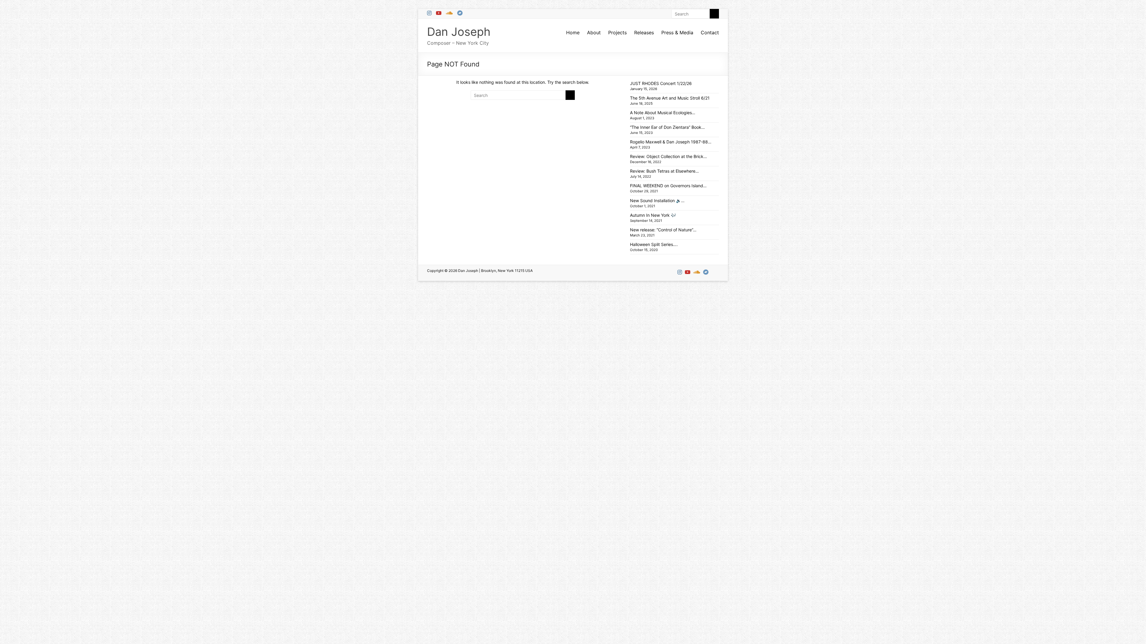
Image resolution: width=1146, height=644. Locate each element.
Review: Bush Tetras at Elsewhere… (664, 171)
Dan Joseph (458, 31)
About (594, 32)
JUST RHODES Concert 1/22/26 (661, 83)
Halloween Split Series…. (654, 244)
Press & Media (677, 32)
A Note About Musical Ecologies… (662, 112)
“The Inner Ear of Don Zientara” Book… (667, 127)
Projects (617, 32)
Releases (644, 32)
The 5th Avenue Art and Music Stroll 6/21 (670, 97)
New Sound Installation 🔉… (657, 200)
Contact (710, 32)
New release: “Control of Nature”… (663, 229)
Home (573, 32)
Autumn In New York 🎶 (653, 215)
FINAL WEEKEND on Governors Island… (668, 185)
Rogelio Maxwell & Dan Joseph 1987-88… (670, 141)
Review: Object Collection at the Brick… (668, 156)
